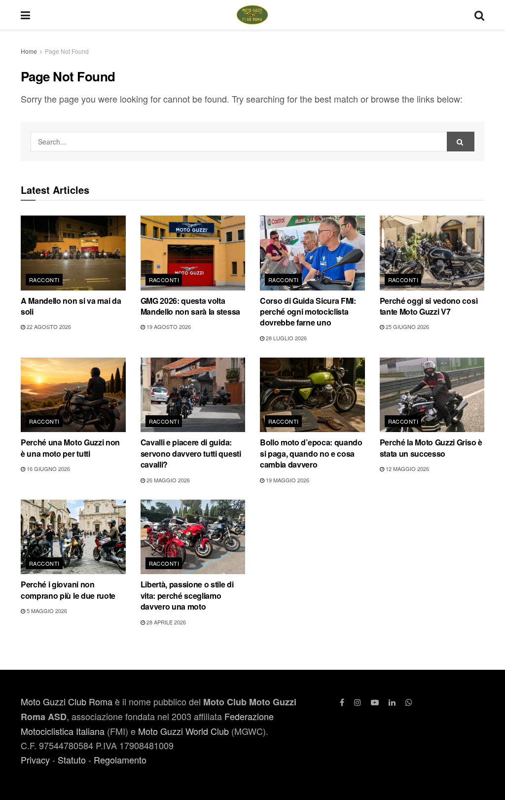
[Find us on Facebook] (342, 702)
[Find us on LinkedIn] (392, 702)
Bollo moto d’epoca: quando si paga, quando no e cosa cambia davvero (311, 453)
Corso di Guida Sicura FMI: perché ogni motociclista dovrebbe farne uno (308, 311)
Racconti (44, 280)
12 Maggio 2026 (406, 469)
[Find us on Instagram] (357, 702)
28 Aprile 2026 (165, 622)
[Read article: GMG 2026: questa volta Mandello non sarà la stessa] (193, 253)
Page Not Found (67, 51)
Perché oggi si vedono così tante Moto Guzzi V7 (429, 306)
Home (29, 51)
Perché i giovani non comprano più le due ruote (68, 590)
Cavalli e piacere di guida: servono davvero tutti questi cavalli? (191, 453)
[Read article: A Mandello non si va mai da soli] (73, 253)
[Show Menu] (25, 15)
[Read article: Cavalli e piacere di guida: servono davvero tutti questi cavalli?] (193, 395)
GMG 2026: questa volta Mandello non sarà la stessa (190, 306)
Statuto (72, 759)
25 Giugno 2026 (406, 326)
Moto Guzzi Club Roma (66, 701)
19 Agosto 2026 (168, 326)
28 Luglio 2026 (285, 338)
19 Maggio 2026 (286, 480)
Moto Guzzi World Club (183, 731)
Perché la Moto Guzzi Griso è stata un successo (431, 447)
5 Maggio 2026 (46, 611)
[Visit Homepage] (252, 15)
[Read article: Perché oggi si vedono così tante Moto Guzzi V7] (432, 253)
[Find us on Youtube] (375, 702)
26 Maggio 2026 (167, 480)
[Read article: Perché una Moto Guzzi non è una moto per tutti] (73, 395)
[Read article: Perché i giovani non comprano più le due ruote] (73, 537)
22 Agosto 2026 (48, 326)
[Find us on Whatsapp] (408, 702)
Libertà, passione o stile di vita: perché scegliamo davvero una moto (187, 595)
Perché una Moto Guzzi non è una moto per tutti (70, 447)
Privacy (35, 759)
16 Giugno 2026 (47, 469)
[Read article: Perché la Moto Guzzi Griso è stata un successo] (432, 395)
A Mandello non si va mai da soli (71, 306)
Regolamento (120, 759)
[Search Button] (479, 15)
